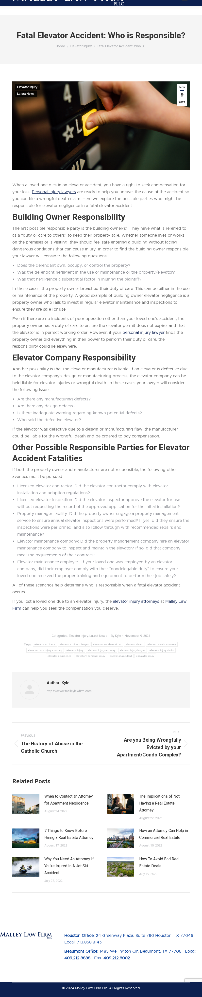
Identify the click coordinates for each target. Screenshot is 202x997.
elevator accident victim (107, 644)
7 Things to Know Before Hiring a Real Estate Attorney (69, 834)
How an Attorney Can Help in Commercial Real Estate (163, 834)
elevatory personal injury (90, 656)
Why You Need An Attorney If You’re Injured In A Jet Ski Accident (69, 866)
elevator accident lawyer (74, 644)
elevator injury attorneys (136, 601)
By (116, 636)
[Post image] (25, 804)
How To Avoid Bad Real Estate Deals (159, 862)
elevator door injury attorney (45, 650)
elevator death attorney (162, 644)
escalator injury (145, 656)
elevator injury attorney (101, 650)
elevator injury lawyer (132, 650)
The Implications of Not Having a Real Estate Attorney (159, 803)
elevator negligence (59, 656)
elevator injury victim (162, 650)
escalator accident (121, 656)
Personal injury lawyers (54, 191)
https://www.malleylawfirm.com (69, 691)
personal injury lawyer (143, 332)
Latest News (25, 93)
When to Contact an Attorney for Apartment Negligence (68, 800)
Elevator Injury (27, 87)
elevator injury (75, 650)
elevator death (134, 644)
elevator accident (44, 644)
